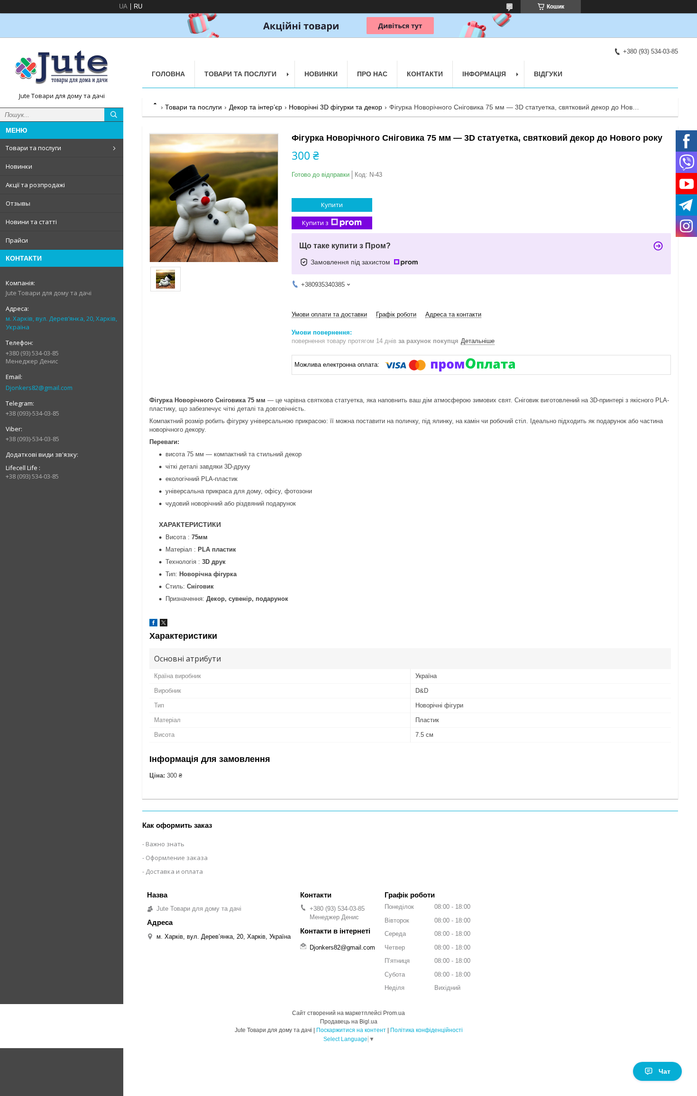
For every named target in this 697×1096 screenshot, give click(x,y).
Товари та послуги (33, 148)
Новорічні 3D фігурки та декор (335, 107)
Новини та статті (31, 221)
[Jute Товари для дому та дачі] (61, 68)
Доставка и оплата (174, 871)
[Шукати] (113, 115)
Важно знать (165, 844)
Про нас (372, 74)
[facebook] (153, 624)
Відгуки (548, 74)
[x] (163, 624)
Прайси (17, 240)
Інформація (484, 74)
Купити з (315, 222)
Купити (332, 204)
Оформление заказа (177, 857)
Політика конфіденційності (426, 1030)
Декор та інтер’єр (255, 107)
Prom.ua (394, 1013)
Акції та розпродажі (35, 185)
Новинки (19, 166)
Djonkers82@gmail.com (39, 387)
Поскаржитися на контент (351, 1030)
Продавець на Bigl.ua (348, 1021)
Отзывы (18, 203)
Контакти (425, 74)
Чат (664, 1071)
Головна (168, 74)
